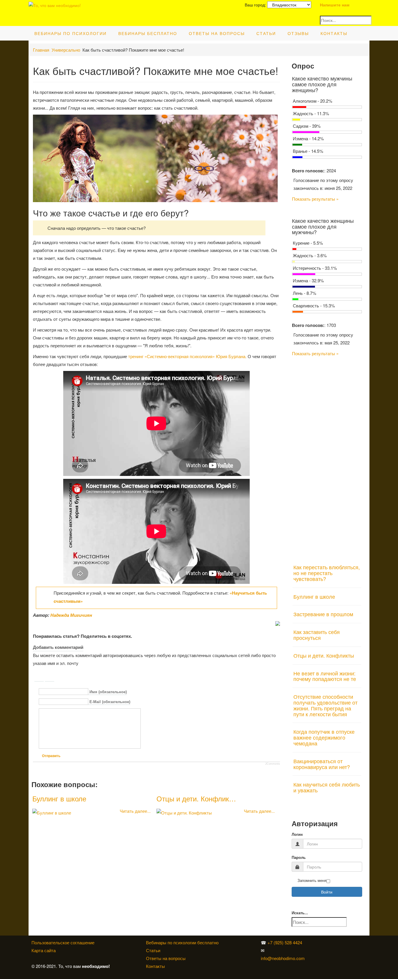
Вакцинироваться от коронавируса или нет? (321, 763)
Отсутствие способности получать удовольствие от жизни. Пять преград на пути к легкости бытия (325, 705)
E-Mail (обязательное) (109, 702)
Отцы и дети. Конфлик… (196, 798)
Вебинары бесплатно (147, 33)
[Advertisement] (327, 456)
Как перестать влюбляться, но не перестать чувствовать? (326, 572)
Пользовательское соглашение (62, 942)
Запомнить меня (311, 880)
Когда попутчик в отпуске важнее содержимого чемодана (324, 737)
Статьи (266, 33)
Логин (297, 834)
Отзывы (298, 33)
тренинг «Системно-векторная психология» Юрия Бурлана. (187, 356)
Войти (326, 892)
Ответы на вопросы (217, 33)
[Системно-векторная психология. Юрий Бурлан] (319, 942)
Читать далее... (135, 811)
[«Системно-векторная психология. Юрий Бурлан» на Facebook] (318, 950)
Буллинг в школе (59, 798)
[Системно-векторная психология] (318, 942)
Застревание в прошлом (323, 614)
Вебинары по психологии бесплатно (182, 942)
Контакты (333, 33)
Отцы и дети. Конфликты (323, 655)
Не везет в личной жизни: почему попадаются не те (324, 676)
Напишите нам (334, 5)
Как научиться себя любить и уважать (326, 787)
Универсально (66, 50)
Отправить (51, 756)
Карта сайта (43, 950)
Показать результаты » (315, 199)
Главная (41, 50)
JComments (272, 763)
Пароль (299, 857)
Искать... (300, 913)
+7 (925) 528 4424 (284, 942)
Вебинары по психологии (70, 33)
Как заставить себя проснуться (316, 634)
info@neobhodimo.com (283, 958)
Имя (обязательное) (108, 692)
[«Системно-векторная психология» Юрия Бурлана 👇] (319, 950)
